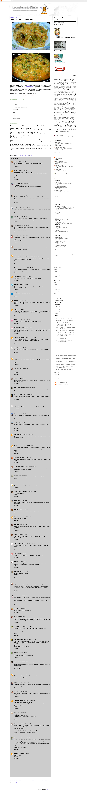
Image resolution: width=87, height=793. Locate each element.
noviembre (58, 296)
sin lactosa (69, 125)
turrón (55, 129)
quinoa (55, 122)
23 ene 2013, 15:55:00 (25, 293)
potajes (73, 118)
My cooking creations (60, 206)
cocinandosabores (18, 327)
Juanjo (15, 500)
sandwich (72, 124)
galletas (62, 102)
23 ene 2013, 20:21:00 (31, 466)
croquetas (72, 92)
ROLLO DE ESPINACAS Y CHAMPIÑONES (65, 330)
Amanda (16, 571)
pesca (59, 114)
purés (75, 119)
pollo (59, 118)
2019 (56, 282)
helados (72, 103)
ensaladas (58, 97)
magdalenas (66, 106)
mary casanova (17, 357)
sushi (67, 126)
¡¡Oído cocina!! (58, 237)
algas (73, 79)
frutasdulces (70, 100)
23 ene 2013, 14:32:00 (25, 195)
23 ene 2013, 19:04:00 (20, 422)
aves (61, 82)
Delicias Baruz (17, 319)
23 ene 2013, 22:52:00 (23, 571)
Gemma (16, 652)
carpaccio (74, 86)
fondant (71, 99)
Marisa (15, 309)
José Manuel (17, 368)
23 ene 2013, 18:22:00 (21, 378)
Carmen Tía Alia (17, 723)
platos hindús (61, 117)
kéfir (74, 104)
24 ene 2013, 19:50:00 (22, 712)
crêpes (62, 92)
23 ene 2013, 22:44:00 (22, 561)
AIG (61, 79)
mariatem (16, 475)
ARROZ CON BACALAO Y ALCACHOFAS (65, 332)
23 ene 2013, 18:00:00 (31, 337)
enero (57, 315)
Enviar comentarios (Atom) (21, 782)
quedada (57, 121)
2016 (56, 287)
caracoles (62, 86)
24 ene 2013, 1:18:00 (27, 626)
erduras (74, 97)
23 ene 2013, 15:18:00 (25, 235)
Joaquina (16, 300)
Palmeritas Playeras (59, 242)
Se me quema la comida (60, 186)
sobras (74, 125)
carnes (67, 86)
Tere (15, 378)
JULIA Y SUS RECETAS (60, 157)
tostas (73, 127)
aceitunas (56, 79)
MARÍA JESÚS (17, 293)
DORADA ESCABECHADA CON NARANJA (65, 318)
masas (64, 107)
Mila (15, 161)
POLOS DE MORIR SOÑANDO (61, 187)
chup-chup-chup (59, 161)
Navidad (72, 109)
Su (14, 616)
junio (57, 306)
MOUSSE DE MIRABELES (60, 170)
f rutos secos (72, 98)
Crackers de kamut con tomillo (61, 162)
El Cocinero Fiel (58, 142)
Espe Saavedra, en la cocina (61, 173)
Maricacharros (58, 218)
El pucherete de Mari (18, 394)
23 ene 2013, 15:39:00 (28, 267)
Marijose (16, 284)
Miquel (15, 561)
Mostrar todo (74, 254)
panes (69, 111)
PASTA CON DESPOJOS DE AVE (62, 179)
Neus (15, 347)
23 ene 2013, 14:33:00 (25, 207)
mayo (57, 308)
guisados (60, 103)
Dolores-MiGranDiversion (19, 543)
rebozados (64, 122)
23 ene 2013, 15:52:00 (23, 284)
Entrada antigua (46, 780)
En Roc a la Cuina (59, 152)
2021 (56, 278)
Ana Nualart (55, 19)
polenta (55, 118)
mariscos (74, 106)
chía (61, 87)
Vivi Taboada (17, 207)
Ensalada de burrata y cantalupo (61, 238)
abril (57, 309)
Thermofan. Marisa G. (19, 267)
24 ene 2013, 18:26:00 (30, 700)
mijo (62, 108)
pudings (71, 119)
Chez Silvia (16, 404)
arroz (68, 80)
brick (69, 83)
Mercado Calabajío (59, 165)
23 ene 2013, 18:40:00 (24, 404)
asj (14, 422)
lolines (15, 608)
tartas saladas (57, 127)
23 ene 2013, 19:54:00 (28, 445)
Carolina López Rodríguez (20, 337)
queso (64, 121)
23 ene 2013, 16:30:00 (23, 300)
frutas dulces (63, 100)
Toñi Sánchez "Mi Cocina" (20, 466)
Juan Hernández (17, 583)
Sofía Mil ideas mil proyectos (20, 639)
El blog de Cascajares (60, 249)
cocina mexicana (63, 89)
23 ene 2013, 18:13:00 (25, 368)
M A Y (15, 553)
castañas (57, 87)
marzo (57, 311)
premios (55, 119)
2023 (56, 274)
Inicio (32, 780)
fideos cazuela (61, 99)
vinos (64, 131)
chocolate (66, 87)
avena (57, 82)
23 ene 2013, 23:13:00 (22, 608)
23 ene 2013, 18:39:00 (28, 394)
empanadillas (73, 95)
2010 (56, 376)
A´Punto (16, 484)
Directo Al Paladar (59, 135)
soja (54, 126)
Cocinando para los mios (60, 147)
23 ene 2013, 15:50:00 (26, 276)
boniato (64, 83)
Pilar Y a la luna (17, 524)
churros (73, 87)
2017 (56, 286)
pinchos (59, 115)
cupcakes (63, 94)
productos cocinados (63, 119)
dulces (69, 94)
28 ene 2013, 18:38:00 (25, 737)
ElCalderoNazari (58, 178)
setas (55, 125)
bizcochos (73, 82)
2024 (56, 273)
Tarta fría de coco (58, 158)
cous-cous (72, 91)
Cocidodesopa (17, 195)
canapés (72, 84)
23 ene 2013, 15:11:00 (27, 225)
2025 (56, 271)
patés (73, 112)
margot (15, 712)
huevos (67, 104)
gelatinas (69, 102)
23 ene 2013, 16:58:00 (25, 319)
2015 (56, 289)
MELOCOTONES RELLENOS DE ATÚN (63, 174)
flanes (67, 99)
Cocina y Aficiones (59, 212)
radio (59, 122)
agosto (57, 302)
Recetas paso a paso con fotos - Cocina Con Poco (64, 196)
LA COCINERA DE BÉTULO (62, 384)
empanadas (65, 95)
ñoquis (55, 111)
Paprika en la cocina (18, 445)
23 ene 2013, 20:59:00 (32, 491)
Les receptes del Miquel (29, 86)
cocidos (60, 88)
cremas (56, 92)
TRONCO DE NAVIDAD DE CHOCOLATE (65, 369)
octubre (58, 298)
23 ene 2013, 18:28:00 (30, 387)
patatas (67, 112)
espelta (61, 98)
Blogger (47, 789)
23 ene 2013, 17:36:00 (27, 327)
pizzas (64, 115)
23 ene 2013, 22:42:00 (21, 553)
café (61, 84)
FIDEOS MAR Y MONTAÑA (62, 343)
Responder (16, 166)
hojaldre (55, 104)
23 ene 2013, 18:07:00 (26, 357)
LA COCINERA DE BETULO (22, 155)
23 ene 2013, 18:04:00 (21, 347)
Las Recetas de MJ (59, 222)
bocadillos (59, 83)
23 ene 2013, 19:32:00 (28, 434)
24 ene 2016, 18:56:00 (24, 753)
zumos (68, 131)
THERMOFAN (58, 226)
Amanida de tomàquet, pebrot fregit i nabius (63, 153)
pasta (75, 111)
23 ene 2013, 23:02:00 (26, 583)
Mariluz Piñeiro (17, 673)
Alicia (15, 413)
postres (66, 118)
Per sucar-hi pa (58, 190)
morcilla (62, 109)
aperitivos (61, 80)
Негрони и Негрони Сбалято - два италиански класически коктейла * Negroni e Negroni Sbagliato (64, 208)
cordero (65, 91)
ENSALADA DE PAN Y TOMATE (61, 219)
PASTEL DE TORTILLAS (61, 317)
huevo (61, 104)
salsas (65, 124)
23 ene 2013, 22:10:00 (23, 534)
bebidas (66, 82)
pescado (65, 114)
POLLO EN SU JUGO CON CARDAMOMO (65, 353)
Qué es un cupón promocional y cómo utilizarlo (64, 197)
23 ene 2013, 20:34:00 (23, 475)
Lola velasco (17, 235)
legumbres (56, 106)
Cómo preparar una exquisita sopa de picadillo (64, 166)
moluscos (67, 108)
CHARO (16, 246)
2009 (56, 377)
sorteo (63, 126)
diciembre (58, 295)
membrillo (72, 107)
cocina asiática (67, 88)
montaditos (56, 109)
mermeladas (56, 108)
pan (64, 111)
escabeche (56, 98)
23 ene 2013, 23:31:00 (20, 616)
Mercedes (16, 509)
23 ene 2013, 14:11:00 (22, 170)
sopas (58, 126)
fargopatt (16, 595)
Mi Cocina (57, 230)
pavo (55, 114)
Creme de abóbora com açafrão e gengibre (63, 183)
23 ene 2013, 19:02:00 (21, 413)
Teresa (15, 691)
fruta (75, 99)
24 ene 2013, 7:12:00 (23, 661)
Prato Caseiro (58, 182)
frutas (56, 100)
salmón (59, 124)
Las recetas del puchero (60, 245)
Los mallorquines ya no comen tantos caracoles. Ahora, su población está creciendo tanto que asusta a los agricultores (64, 138)
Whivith (15, 170)
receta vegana (71, 122)
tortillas (68, 127)
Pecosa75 (16, 534)
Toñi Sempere (17, 682)
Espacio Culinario (18, 225)
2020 (56, 280)
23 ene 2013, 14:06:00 (21, 161)
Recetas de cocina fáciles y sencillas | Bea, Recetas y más (64, 202)
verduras (73, 129)
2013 (56, 293)
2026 (56, 269)
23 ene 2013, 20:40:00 (23, 484)
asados (75, 80)
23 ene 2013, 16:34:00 (22, 309)
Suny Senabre (17, 737)
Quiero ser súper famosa (19, 700)
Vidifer (15, 216)
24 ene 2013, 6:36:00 (22, 652)
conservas (56, 91)
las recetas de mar (18, 626)
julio (57, 304)
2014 (56, 291)
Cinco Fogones (58, 169)
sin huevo (62, 125)
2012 (56, 372)
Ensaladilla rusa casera (59, 203)
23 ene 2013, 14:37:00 (22, 216)
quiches (72, 121)
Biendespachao (17, 457)
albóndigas (66, 79)
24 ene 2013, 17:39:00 (22, 691)
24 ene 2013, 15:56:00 (25, 682)
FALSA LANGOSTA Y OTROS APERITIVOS (65, 364)
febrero (58, 313)
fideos (55, 99)
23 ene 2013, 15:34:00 (25, 254)
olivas (59, 111)
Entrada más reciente (16, 780)
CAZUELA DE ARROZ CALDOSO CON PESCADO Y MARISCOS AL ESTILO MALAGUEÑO (63, 233)
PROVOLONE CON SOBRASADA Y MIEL (63, 223)
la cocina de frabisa (18, 434)
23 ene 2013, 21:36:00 (26, 524)
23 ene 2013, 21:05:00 (23, 509)
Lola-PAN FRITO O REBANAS (20, 491)
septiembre (58, 300)
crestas (67, 92)
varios (60, 129)
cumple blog (56, 94)
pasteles (59, 112)
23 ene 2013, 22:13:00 (30, 543)
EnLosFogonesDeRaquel (20, 387)
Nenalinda (16, 661)
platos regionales (70, 117)
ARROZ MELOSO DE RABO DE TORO (64, 320)
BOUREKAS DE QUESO (60, 246)
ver (67, 129)
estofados (66, 98)
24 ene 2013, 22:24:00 (26, 723)
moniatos (73, 108)
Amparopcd (16, 753)
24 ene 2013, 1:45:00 (31, 639)
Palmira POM (17, 254)
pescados (73, 114)
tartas (71, 126)
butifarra (55, 84)
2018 (56, 284)
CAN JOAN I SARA (18, 183)
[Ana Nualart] (54, 20)
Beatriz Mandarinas (18, 516)
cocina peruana (72, 89)
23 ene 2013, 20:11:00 (26, 457)
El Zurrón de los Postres (60, 241)
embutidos (56, 95)
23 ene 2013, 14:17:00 (27, 183)
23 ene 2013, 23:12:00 (23, 595)
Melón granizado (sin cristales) (61, 227)
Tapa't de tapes (17, 276)
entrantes (67, 97)
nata (67, 109)
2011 (56, 374)
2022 (56, 276)
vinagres (60, 131)
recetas (55, 124)
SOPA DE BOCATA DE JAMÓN (63, 322)
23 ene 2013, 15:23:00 (22, 246)
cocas (55, 88)
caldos (66, 84)
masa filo (59, 107)
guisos (66, 103)
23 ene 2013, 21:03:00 (22, 500)
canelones (56, 86)
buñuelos (73, 83)
